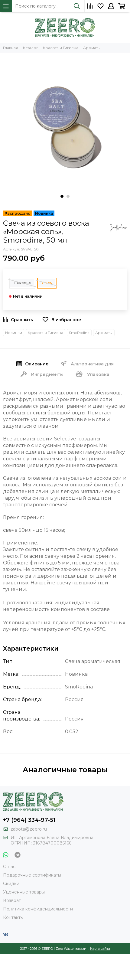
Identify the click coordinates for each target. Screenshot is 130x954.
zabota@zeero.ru (29, 829)
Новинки (13, 332)
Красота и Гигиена (45, 332)
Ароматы (103, 332)
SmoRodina (79, 332)
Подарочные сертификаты (32, 875)
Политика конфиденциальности (38, 909)
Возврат (12, 900)
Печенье (22, 283)
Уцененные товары (24, 892)
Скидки (11, 883)
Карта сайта (100, 948)
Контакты (13, 917)
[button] (61, 196)
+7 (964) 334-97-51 (29, 820)
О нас (9, 866)
